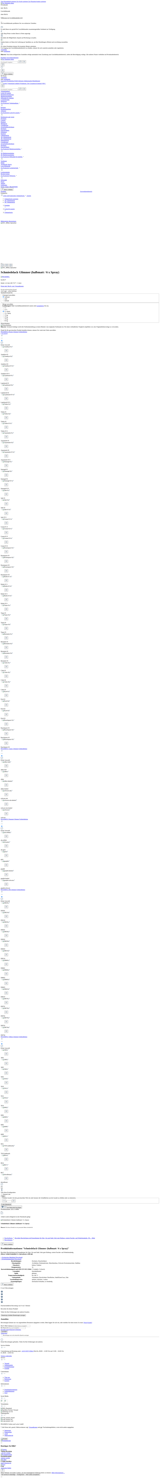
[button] (80, 335)
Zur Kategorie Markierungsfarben (11, 149)
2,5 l (6, 309)
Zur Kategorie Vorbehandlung (10, 103)
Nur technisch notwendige (8, 1474)
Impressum (7, 1430)
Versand (6, 1363)
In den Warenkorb (6, 1204)
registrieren (7, 51)
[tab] (49, 1238)
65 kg (6, 321)
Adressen (21, 81)
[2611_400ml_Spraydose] (8, 223)
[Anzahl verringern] (4, 1200)
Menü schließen (8, 74)
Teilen (3, 1196)
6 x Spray (7, 311)
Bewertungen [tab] (8, 1240)
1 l (5, 307)
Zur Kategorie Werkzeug (8, 176)
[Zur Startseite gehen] (7, 3)
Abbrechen (4, 1333)
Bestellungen (36, 81)
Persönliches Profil (12, 81)
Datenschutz (8, 1432)
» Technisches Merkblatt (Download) (11, 1257)
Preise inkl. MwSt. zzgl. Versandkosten (12, 286)
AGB (6, 1434)
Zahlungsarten (28, 81)
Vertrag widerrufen (6, 1356)
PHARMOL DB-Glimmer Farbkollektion (13, 890)
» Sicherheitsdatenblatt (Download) (11, 1259)
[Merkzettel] (2, 68)
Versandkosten (33, 1427)
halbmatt (7, 297)
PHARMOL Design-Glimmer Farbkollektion (14, 332)
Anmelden (4, 49)
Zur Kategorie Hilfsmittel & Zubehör (12, 157)
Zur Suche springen (22, 1)
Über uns (7, 1377)
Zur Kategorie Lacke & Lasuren (10, 113)
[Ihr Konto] (2, 70)
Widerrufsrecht (8, 1435)
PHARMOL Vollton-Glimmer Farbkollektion (14, 1037)
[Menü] (2, 85)
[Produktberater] (80, 1441)
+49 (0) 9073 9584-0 (27, 1351)
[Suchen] (20, 61)
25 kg (6, 317)
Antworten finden (6, 1468)
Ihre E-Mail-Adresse (7, 1326)
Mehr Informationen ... (58, 1473)
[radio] (80, 349)
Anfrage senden (5, 1458)
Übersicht (4, 81)
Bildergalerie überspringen (8, 221)
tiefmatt (7, 301)
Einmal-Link (6, 1194)
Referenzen (7, 1379)
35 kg (6, 319)
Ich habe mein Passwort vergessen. (11, 1329)
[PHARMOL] (5, 277)
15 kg (6, 315)
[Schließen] (1, 1211)
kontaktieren (40, 306)
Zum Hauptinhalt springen (8, 1)
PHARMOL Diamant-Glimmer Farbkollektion (14, 819)
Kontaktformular (9, 1367)
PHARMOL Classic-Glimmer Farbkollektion (14, 749)
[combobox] (9, 62)
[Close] (1, 263)
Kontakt (6, 1368)
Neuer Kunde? (88, 1322)
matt (6, 299)
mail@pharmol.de (6, 1463)
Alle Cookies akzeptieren (32, 1474)
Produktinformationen (10, 1389)
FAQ (5, 1393)
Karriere (6, 1380)
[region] (80, 245)
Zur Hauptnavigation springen (37, 1)
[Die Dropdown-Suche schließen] (24, 61)
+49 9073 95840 (5, 1453)
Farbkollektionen (9, 1391)
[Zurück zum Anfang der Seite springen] (2, 1470)
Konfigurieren (20, 1474)
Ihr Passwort (4, 1328)
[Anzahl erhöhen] (14, 1200)
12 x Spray (8, 313)
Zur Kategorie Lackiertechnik (9, 168)
